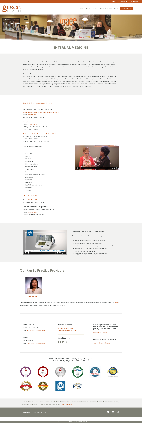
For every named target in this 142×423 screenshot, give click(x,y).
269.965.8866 (31, 330)
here (116, 303)
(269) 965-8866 (32, 115)
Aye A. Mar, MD (32, 296)
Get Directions (40, 330)
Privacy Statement (66, 404)
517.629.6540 (31, 343)
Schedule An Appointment (66, 328)
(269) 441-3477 (32, 200)
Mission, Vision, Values (100, 332)
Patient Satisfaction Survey (66, 331)
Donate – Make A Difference (101, 343)
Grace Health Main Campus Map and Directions (37, 103)
